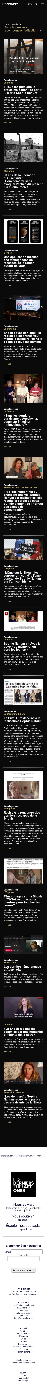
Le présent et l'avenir (23, 1318)
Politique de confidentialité (23, 1362)
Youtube (18, 1210)
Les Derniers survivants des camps (23, 1294)
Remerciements (24, 1351)
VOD (23, 1375)
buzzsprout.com (23, 1229)
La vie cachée (23, 1307)
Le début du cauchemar (23, 1305)
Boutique (24, 1372)
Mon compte (23, 1380)
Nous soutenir (23, 1333)
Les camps (23, 1310)
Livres (23, 1338)
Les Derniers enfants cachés (23, 1291)
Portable (23, 1255)
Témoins (23, 1341)
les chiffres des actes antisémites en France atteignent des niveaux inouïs (23, 100)
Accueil (23, 1328)
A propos (24, 1330)
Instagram (11, 1208)
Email (8, 1251)
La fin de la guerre (24, 1312)
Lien (9, 122)
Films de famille (24, 1343)
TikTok (29, 1210)
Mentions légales (23, 1360)
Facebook (34, 1208)
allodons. (23, 1219)
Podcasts (23, 1349)
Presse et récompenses (23, 1346)
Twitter (23, 1208)
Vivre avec (23, 1315)
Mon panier (24, 1377)
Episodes (23, 1336)
